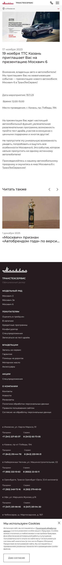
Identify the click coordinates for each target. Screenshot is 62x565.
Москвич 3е (8, 300)
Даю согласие (16, 557)
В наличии (8, 321)
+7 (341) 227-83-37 (11, 436)
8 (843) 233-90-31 (32, 454)
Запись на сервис (11, 350)
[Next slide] (57, 189)
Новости (7, 395)
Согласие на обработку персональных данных (26, 412)
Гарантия (7, 354)
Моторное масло (11, 362)
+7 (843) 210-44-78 (11, 454)
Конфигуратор (10, 329)
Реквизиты (8, 399)
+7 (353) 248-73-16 (11, 489)
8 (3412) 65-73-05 (32, 436)
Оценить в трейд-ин (13, 316)
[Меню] (57, 3)
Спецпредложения (12, 333)
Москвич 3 (7, 296)
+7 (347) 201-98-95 (11, 506)
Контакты (7, 391)
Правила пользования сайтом (18, 408)
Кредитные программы (14, 325)
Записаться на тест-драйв (16, 337)
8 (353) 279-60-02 (32, 489)
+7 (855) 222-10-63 (11, 471)
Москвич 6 (8, 304)
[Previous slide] (49, 189)
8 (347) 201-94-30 (32, 506)
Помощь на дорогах (12, 358)
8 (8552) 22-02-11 (31, 471)
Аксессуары (8, 366)
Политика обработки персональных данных (25, 404)
